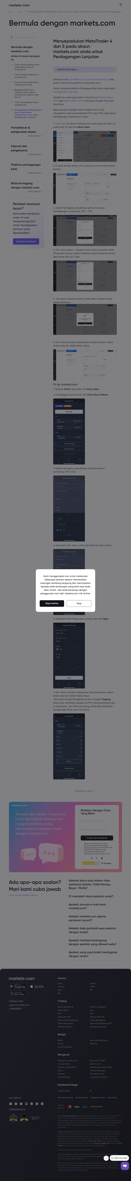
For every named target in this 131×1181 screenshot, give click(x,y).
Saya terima (52, 603)
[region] (65, 590)
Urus (79, 603)
